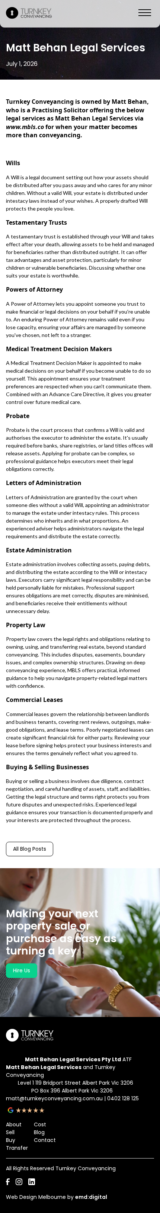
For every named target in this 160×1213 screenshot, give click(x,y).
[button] (144, 13)
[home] (30, 13)
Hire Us (21, 970)
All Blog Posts (29, 849)
